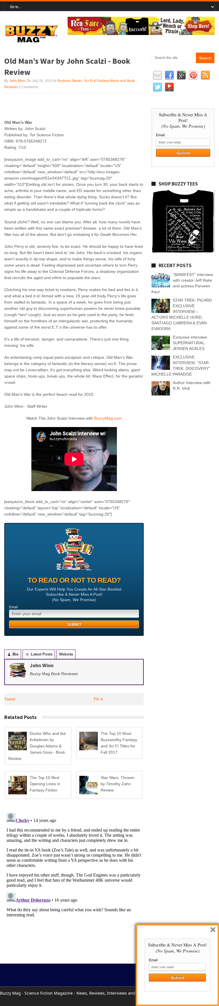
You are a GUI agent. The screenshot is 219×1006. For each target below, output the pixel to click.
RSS (205, 75)
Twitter (157, 87)
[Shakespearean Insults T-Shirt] (182, 251)
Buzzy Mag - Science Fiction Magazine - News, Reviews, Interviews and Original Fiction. (83, 993)
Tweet (9, 699)
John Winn (17, 81)
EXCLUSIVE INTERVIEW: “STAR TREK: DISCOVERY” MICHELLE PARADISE (180, 365)
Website (66, 654)
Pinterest (193, 75)
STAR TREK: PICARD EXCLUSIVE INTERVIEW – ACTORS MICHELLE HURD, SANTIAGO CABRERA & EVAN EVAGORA (181, 314)
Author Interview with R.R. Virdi (191, 385)
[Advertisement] (71, 106)
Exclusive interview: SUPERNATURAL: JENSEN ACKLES (190, 343)
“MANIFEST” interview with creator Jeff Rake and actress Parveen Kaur (182, 283)
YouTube (169, 87)
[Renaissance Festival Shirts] (141, 33)
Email (13, 607)
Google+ (181, 75)
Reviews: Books (69, 81)
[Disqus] (74, 882)
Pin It (98, 699)
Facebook (169, 75)
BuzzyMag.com (108, 418)
